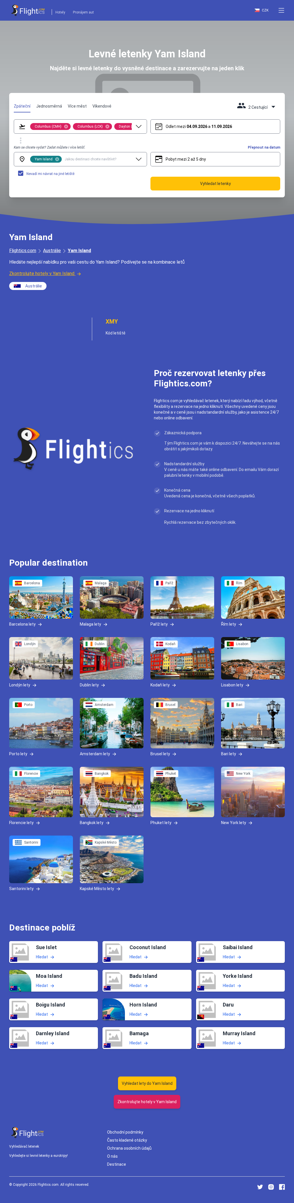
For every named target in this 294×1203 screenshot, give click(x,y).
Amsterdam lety (95, 754)
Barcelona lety (22, 624)
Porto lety (18, 754)
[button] (281, 10)
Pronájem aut (83, 12)
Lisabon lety (232, 685)
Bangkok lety (91, 822)
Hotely (60, 12)
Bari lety (228, 754)
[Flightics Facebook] (282, 1187)
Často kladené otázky (127, 1140)
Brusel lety (160, 754)
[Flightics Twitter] (260, 1187)
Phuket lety (160, 822)
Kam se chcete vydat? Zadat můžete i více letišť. (49, 147)
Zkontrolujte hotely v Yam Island (41, 273)
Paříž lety (159, 624)
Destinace (116, 1164)
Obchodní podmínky (125, 1132)
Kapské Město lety (97, 888)
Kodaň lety (160, 685)
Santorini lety (21, 888)
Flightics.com (22, 250)
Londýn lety (19, 685)
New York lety (233, 822)
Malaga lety (90, 624)
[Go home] (27, 1132)
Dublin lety (89, 685)
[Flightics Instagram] (271, 1186)
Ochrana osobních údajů (129, 1148)
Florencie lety (21, 822)
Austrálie (52, 250)
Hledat (42, 957)
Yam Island (79, 250)
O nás (112, 1156)
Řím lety (228, 624)
